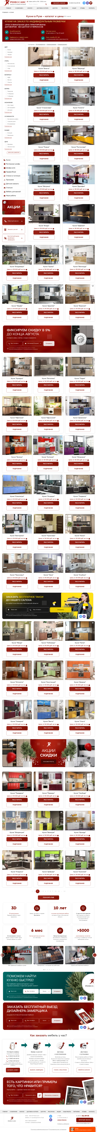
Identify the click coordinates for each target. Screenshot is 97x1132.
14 (64, 891)
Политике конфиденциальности (16, 349)
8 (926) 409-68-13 (74, 5)
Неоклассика (11, 63)
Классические (11, 66)
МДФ (9, 77)
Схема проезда (61, 1120)
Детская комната (12, 184)
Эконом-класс (11, 146)
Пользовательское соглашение (57, 1129)
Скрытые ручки (12, 121)
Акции (74, 8)
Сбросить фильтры (13, 152)
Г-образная (10, 96)
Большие (10, 133)
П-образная (10, 93)
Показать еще (48, 897)
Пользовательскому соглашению (30, 349)
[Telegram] (84, 3)
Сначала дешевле (51, 44)
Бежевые (10, 52)
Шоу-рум (55, 8)
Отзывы (82, 8)
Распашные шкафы (13, 164)
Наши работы (11, 195)
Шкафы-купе (10, 168)
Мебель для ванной (13, 191)
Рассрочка (65, 8)
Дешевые (10, 144)
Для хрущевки (11, 107)
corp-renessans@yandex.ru (83, 1123)
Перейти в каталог (84, 1070)
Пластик (10, 82)
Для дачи (10, 110)
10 (55, 891)
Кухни (12, 12)
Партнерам (76, 1111)
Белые (9, 49)
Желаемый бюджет (33, 343)
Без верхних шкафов (13, 119)
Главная (8, 8)
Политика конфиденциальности (39, 1129)
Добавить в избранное (63, 1123)
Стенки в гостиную (13, 176)
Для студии (10, 105)
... (61, 891)
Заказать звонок (59, 3)
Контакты (91, 8)
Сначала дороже (62, 44)
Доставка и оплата (42, 8)
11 (59, 891)
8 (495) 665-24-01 (74, 1)
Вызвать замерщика (36, 1070)
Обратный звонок (85, 1119)
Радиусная (10, 91)
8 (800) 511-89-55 (74, 3)
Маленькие (10, 135)
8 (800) (82, 1116)
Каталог (29, 8)
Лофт (9, 68)
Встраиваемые (11, 124)
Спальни (9, 188)
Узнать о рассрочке (60, 1070)
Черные (10, 54)
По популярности (40, 44)
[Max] (87, 3)
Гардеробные (11, 172)
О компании (19, 8)
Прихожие (10, 180)
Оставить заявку (12, 1070)
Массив (9, 80)
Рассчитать (44, 75)
